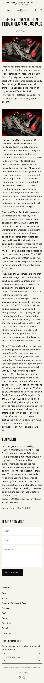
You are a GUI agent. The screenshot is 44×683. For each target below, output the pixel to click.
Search (5, 593)
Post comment (12, 572)
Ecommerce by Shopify (33, 667)
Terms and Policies (22, 672)
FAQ (4, 613)
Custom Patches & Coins (15, 603)
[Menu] (3, 10)
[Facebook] (19, 677)
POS (21, 667)
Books (5, 618)
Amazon (6, 633)
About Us (7, 598)
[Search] (8, 10)
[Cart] (41, 10)
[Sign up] (38, 657)
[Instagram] (24, 677)
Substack (7, 623)
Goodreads (7, 628)
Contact (6, 608)
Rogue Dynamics (13, 667)
